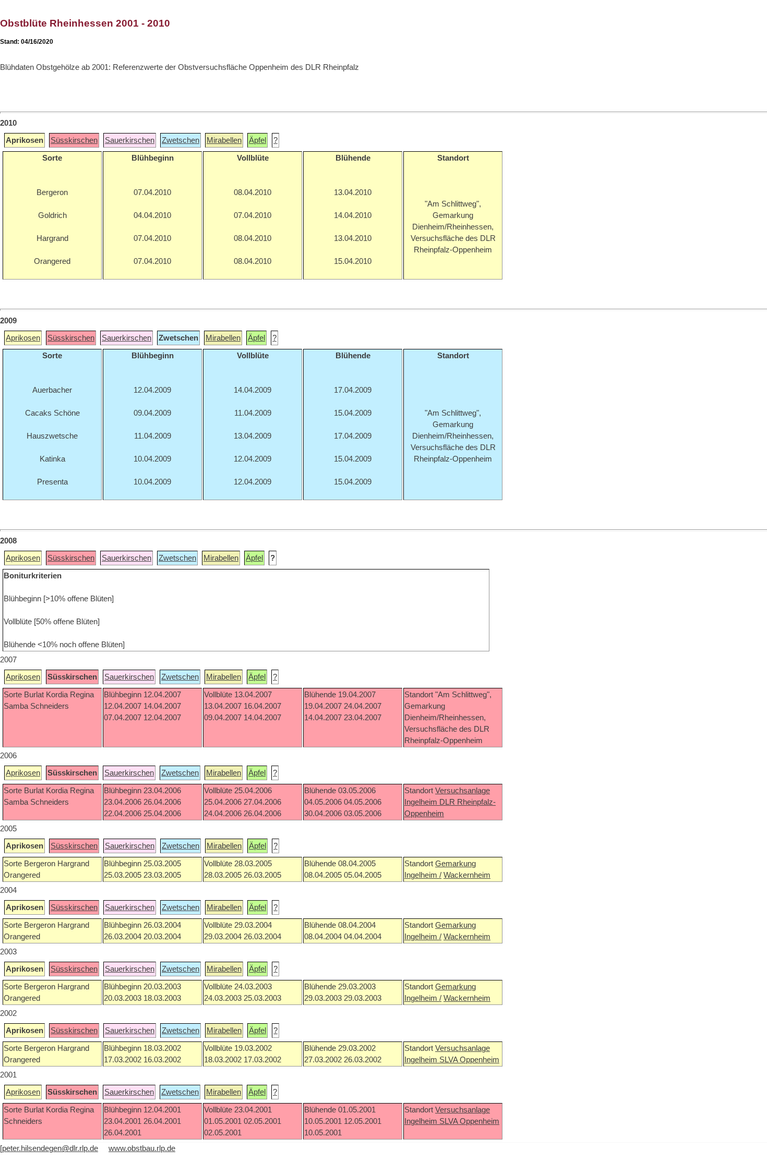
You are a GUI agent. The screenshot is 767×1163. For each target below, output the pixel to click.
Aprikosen (23, 338)
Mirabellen (224, 140)
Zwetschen (180, 140)
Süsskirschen (74, 140)
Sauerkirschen (129, 140)
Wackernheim (467, 875)
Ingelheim (421, 802)
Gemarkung (455, 863)
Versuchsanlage (462, 790)
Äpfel (257, 140)
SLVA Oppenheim (469, 1060)
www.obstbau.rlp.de (142, 1148)
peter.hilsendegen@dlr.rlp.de (50, 1148)
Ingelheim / (422, 875)
